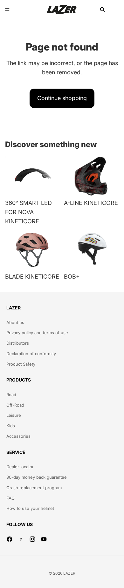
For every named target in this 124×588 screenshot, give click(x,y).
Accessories (18, 436)
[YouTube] (44, 539)
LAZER (69, 573)
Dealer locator (20, 466)
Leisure (13, 415)
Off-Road (15, 405)
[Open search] (102, 10)
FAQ (10, 498)
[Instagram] (32, 539)
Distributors (17, 343)
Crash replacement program (34, 487)
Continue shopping (62, 98)
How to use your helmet (30, 508)
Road (11, 394)
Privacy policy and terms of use (37, 332)
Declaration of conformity (31, 353)
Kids (10, 425)
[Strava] (21, 539)
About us (15, 322)
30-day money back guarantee (36, 477)
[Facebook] (9, 539)
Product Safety (20, 364)
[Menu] (7, 9)
